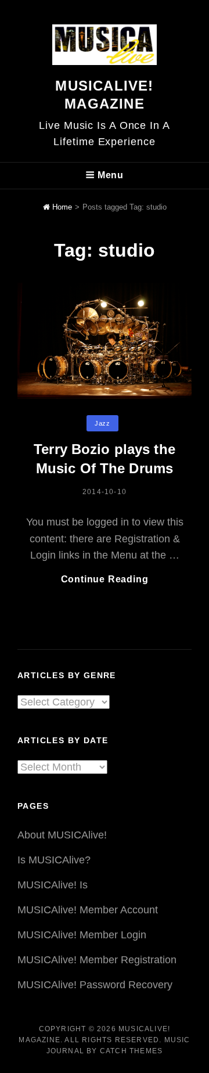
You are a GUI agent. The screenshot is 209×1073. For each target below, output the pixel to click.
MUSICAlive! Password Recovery (94, 985)
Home (61, 207)
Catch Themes (131, 1051)
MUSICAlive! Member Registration (96, 960)
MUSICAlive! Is (52, 885)
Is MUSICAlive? (54, 860)
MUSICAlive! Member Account (87, 910)
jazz (102, 423)
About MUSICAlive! (62, 835)
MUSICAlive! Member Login (81, 935)
